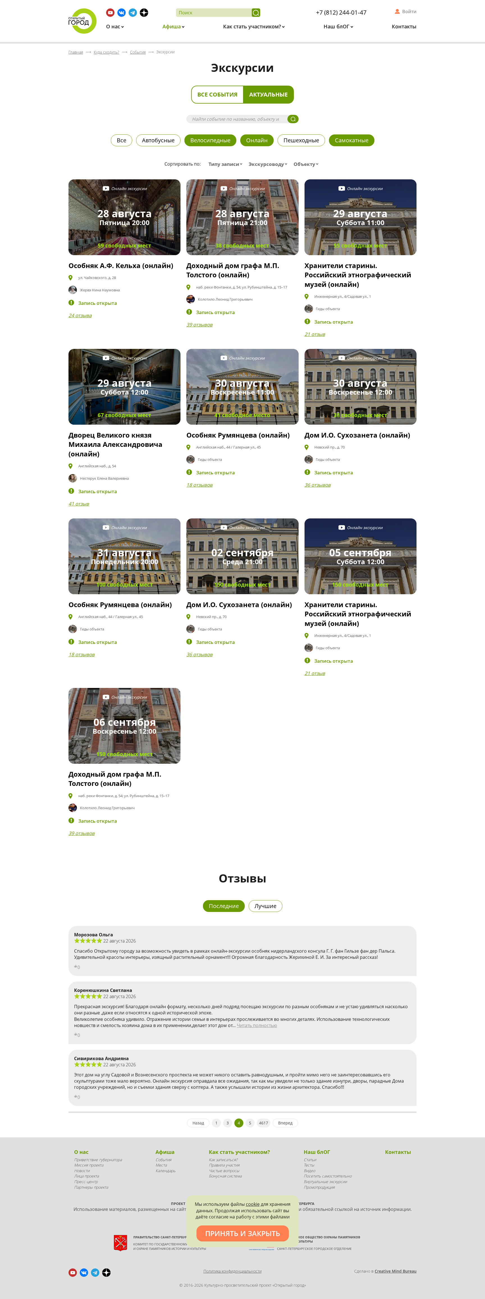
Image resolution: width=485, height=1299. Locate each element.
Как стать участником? (252, 26)
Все (121, 140)
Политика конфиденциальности (232, 1271)
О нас (114, 26)
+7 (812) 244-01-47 (341, 12)
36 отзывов (318, 485)
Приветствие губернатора (98, 1159)
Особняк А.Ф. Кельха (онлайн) (120, 265)
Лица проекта (86, 1176)
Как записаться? (223, 1159)
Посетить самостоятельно (328, 1176)
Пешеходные (301, 140)
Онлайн (257, 140)
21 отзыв (315, 334)
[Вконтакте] (121, 12)
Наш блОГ (337, 26)
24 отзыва (79, 315)
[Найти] (256, 12)
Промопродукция (319, 1187)
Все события (217, 94)
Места (161, 1165)
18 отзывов (199, 485)
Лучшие (265, 906)
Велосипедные (210, 140)
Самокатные (352, 140)
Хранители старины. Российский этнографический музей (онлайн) (358, 275)
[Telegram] (133, 12)
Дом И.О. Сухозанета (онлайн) (357, 435)
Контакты (404, 26)
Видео (309, 1170)
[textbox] (227, 164)
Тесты (309, 1165)
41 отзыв (78, 503)
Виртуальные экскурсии (325, 1181)
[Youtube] (110, 12)
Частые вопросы (224, 1170)
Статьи (310, 1159)
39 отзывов (199, 324)
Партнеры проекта (91, 1187)
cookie (253, 1204)
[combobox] (227, 164)
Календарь (165, 1170)
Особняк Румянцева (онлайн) (238, 435)
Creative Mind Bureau (396, 1271)
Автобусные (158, 140)
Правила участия (224, 1165)
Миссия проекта (88, 1165)
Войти (409, 11)
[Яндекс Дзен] (144, 12)
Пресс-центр (86, 1181)
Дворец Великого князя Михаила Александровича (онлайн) (115, 444)
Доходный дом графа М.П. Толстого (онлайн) (232, 270)
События (163, 1159)
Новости (82, 1170)
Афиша (172, 26)
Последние (224, 906)
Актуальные (268, 94)
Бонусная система (225, 1176)
